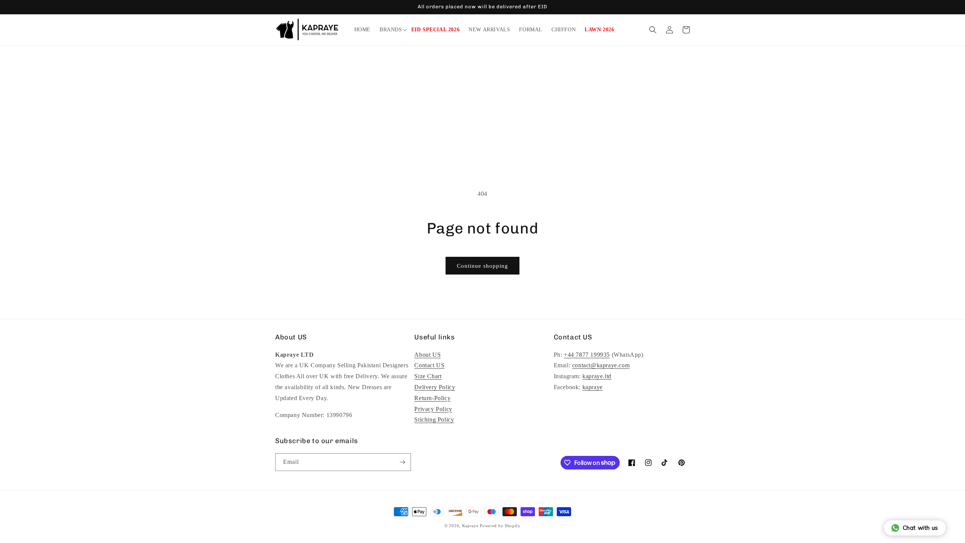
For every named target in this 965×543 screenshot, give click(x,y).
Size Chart (427, 376)
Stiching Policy (434, 419)
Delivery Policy (434, 387)
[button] (391, 29)
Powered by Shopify (500, 525)
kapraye (592, 387)
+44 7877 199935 (587, 354)
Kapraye (470, 525)
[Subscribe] (402, 462)
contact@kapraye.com (601, 365)
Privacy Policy (433, 409)
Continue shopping (482, 266)
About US (427, 354)
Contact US (429, 365)
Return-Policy (432, 398)
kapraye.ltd (596, 376)
